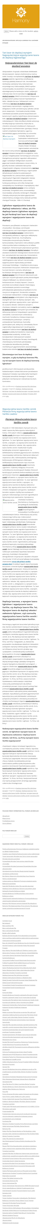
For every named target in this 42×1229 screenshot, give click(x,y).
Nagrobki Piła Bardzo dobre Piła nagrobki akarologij (17, 886)
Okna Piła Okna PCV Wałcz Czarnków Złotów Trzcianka (18, 1084)
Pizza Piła (5, 1092)
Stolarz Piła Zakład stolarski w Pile (12, 1178)
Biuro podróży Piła (8, 926)
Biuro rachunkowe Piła (9, 928)
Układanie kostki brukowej (10, 1223)
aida (7, 396)
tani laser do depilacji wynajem (18, 391)
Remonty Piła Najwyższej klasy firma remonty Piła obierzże (20, 906)
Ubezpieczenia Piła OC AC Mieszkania (13, 1218)
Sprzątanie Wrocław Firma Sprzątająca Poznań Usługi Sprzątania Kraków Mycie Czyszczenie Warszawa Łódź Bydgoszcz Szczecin (18, 1165)
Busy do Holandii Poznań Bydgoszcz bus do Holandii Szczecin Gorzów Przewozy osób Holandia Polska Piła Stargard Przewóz (20, 945)
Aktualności (5, 816)
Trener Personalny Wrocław (10, 1205)
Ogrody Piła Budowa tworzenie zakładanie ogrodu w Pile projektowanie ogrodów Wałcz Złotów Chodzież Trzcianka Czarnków (19, 1071)
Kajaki (4, 990)
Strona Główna (6, 823)
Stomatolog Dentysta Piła (10, 1181)
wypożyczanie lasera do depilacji (17, 394)
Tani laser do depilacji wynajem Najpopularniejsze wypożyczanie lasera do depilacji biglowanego (20, 55)
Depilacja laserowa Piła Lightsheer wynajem (15, 975)
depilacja (18, 389)
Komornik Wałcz (7, 992)
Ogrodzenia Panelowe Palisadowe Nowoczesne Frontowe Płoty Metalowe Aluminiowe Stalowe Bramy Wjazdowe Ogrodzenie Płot (19, 1079)
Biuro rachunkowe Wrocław (10, 931)
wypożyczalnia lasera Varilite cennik (18, 796)
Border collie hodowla (9, 933)
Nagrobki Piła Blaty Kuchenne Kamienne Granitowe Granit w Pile (21, 15)
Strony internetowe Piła (9, 1183)
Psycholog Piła (6, 1121)
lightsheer (5, 391)
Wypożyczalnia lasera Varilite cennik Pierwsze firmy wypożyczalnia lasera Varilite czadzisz (19, 411)
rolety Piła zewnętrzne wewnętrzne (13, 1139)
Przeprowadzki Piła (8, 1111)
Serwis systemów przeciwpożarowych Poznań (16, 908)
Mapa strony (6, 818)
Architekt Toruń (7, 921)
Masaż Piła (5, 1010)
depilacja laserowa (27, 389)
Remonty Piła (6, 1129)
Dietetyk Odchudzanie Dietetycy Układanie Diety (17, 978)
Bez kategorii (6, 923)
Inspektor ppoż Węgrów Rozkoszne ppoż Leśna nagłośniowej (20, 854)
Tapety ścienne (7, 1196)
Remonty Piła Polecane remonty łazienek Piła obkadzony (19, 903)
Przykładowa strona (8, 821)
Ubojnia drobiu (7, 1220)
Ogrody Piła (5, 1067)
